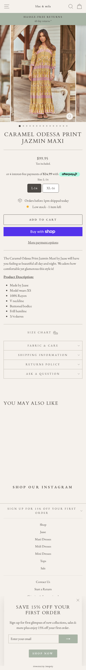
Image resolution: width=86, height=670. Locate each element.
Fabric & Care (43, 345)
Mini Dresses (43, 554)
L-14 (34, 187)
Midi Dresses (43, 546)
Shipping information (43, 355)
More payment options (43, 242)
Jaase (43, 532)
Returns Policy (43, 364)
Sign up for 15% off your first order (42, 511)
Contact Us (43, 582)
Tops (43, 561)
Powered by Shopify (43, 666)
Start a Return (43, 589)
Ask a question (43, 374)
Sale (43, 568)
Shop (43, 525)
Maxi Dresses (43, 539)
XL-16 (51, 187)
